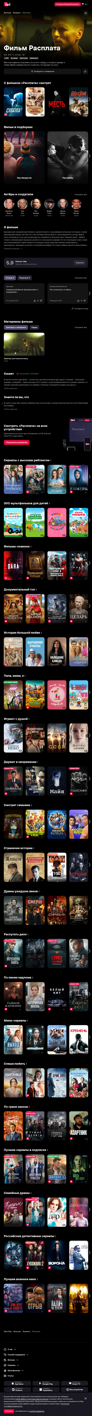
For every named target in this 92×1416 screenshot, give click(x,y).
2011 (9, 55)
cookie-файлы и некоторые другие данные (31, 1399)
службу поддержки (36, 1411)
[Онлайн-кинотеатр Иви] (8, 4)
